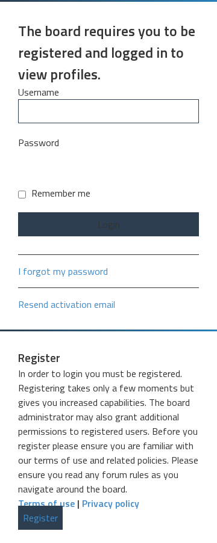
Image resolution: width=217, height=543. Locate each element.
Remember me (59, 193)
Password (38, 142)
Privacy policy (110, 503)
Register (40, 518)
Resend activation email (66, 304)
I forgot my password (63, 271)
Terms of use (46, 503)
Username (38, 92)
